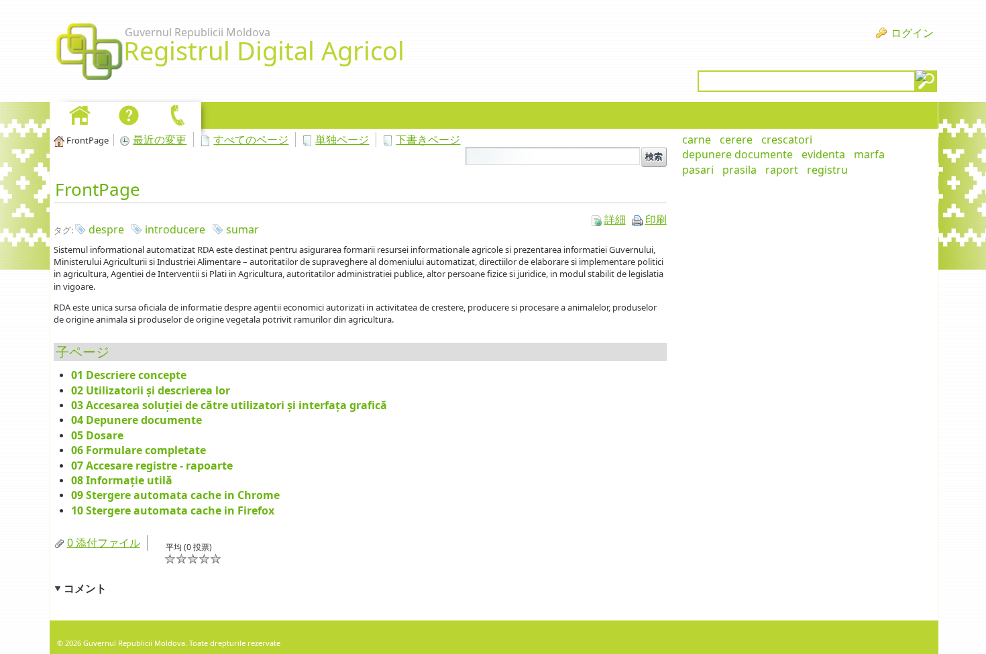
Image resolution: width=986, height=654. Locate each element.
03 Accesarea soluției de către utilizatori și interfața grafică (229, 405)
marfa (869, 154)
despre (106, 229)
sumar (242, 229)
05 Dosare (97, 435)
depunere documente (737, 154)
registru (827, 169)
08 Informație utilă (121, 480)
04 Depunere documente (136, 420)
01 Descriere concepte (128, 375)
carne (696, 139)
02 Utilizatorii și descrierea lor (150, 390)
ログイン (912, 32)
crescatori (786, 139)
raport (781, 169)
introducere (175, 229)
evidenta (823, 154)
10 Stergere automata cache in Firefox (172, 510)
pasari (698, 169)
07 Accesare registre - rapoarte (152, 465)
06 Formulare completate (138, 450)
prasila (739, 169)
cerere (736, 139)
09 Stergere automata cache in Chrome (175, 495)
